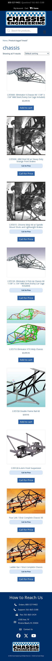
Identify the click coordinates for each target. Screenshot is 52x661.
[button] (18, 636)
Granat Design (40, 656)
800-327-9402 (14, 2)
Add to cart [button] (26, 107)
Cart (26, 8)
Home (5, 40)
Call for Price (26, 173)
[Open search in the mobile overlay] (21, 30)
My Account (18, 8)
